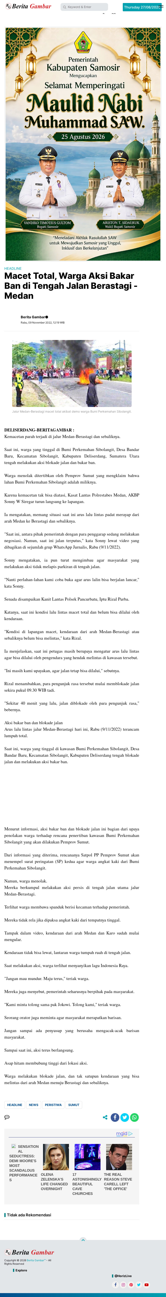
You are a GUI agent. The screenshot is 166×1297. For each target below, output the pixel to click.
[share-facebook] (115, 1117)
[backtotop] (83, 1241)
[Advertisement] (71, 795)
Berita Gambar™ (36, 1260)
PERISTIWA (53, 1105)
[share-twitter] (124, 1117)
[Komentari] (7, 1117)
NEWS (33, 1105)
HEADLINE (13, 268)
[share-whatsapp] (134, 1117)
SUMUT (73, 1105)
